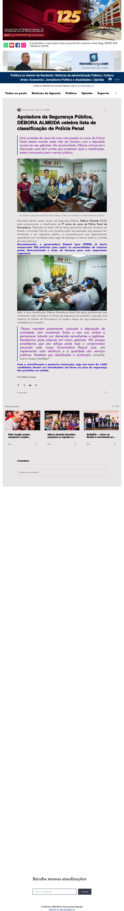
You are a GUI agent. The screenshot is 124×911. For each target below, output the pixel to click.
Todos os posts (16, 93)
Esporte (103, 93)
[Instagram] (23, 45)
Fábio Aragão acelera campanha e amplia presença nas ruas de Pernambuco (19, 435)
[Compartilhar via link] (36, 385)
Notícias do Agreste (46, 93)
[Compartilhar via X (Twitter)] (24, 385)
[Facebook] (17, 45)
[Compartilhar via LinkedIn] (30, 385)
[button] (116, 93)
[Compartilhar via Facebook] (18, 385)
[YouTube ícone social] (11, 45)
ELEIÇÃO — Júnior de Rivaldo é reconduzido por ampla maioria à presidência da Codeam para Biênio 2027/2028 (100, 435)
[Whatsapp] (6, 45)
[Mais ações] (105, 109)
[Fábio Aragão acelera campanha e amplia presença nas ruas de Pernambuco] (22, 420)
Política (71, 93)
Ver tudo (115, 406)
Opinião (87, 93)
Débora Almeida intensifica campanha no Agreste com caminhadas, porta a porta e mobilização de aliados (61, 435)
